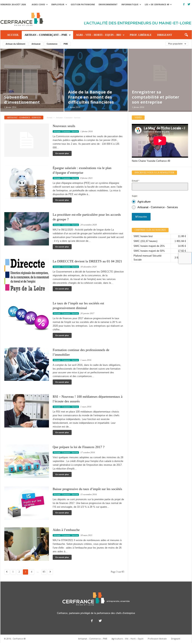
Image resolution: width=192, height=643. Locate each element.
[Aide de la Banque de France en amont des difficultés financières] (96, 86)
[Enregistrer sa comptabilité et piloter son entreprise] (160, 86)
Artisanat (36, 44)
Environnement (108, 4)
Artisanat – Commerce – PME (92, 638)
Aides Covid (38, 4)
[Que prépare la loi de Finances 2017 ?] (26, 461)
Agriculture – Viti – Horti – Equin (127, 638)
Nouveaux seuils (64, 126)
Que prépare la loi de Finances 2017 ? (78, 447)
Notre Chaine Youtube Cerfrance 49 (151, 160)
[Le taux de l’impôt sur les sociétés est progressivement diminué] (26, 317)
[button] (186, 35)
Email (135, 181)
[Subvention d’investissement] (32, 86)
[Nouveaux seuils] (26, 140)
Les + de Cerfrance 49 (157, 4)
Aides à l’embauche (66, 530)
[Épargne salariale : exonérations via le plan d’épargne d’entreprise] (26, 182)
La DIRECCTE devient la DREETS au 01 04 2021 (87, 261)
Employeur (57, 4)
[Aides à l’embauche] (26, 544)
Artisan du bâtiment (15, 44)
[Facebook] (184, 4)
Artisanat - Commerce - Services (66, 131)
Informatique (129, 4)
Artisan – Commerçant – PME (46, 35)
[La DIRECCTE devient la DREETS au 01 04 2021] (26, 275)
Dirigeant (164, 35)
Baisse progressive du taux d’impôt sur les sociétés (87, 489)
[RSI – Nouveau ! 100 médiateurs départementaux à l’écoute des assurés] (26, 410)
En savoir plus (62, 153)
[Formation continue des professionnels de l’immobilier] (26, 364)
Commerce (52, 44)
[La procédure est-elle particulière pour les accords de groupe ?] (26, 229)
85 (44, 571)
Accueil (13, 35)
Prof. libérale (141, 35)
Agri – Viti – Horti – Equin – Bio (98, 35)
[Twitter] (189, 4)
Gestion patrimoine (83, 4)
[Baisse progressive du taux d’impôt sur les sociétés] (26, 503)
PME (66, 44)
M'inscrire (141, 216)
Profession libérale (157, 638)
